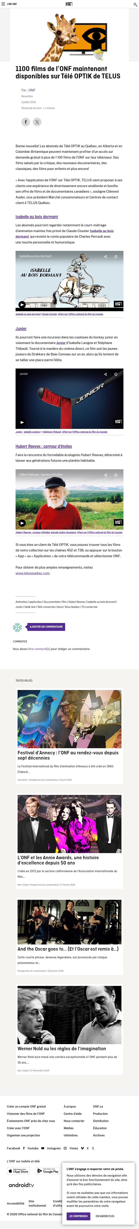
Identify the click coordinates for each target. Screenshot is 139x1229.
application (35, 602)
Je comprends (78, 1216)
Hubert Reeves (77, 602)
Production (100, 1113)
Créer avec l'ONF (18, 1128)
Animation (21, 602)
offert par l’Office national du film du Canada (80, 314)
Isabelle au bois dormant (37, 216)
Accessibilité (15, 1203)
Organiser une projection (23, 1135)
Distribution (101, 1121)
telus (60, 607)
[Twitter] (37, 122)
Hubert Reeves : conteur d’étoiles (44, 446)
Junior (19, 607)
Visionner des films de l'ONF (26, 1113)
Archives (99, 1135)
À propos (70, 1106)
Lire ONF (12, 4)
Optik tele (30, 607)
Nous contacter (74, 1121)
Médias (68, 1128)
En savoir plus (105, 1216)
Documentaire (52, 602)
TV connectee (90, 607)
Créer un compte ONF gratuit (26, 1106)
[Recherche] (136, 4)
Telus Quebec (72, 607)
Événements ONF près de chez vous (31, 1121)
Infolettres (71, 1135)
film (64, 602)
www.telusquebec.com (33, 573)
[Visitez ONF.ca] (75, 4)
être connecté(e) (39, 649)
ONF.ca (98, 1106)
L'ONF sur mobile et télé (23, 1161)
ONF (32, 90)
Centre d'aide (73, 1113)
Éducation (100, 1128)
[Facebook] (25, 122)
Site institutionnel (37, 1203)
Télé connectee (46, 607)
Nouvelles (27, 96)
